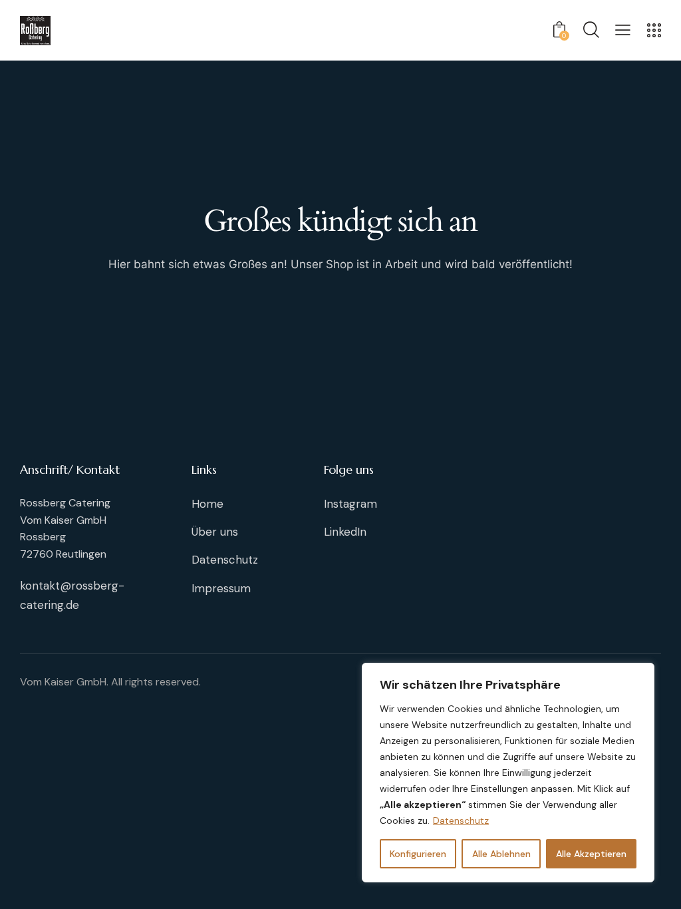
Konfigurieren (418, 854)
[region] (508, 772)
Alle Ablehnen (501, 854)
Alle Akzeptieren (591, 854)
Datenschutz (461, 820)
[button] (622, 29)
